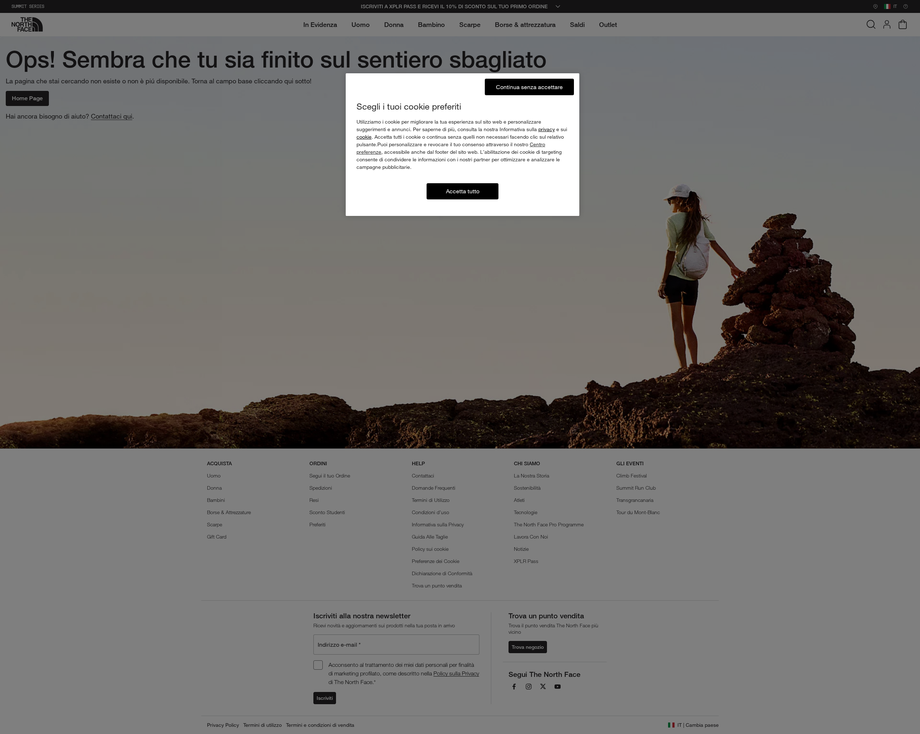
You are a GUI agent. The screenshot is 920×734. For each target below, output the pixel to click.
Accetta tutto (462, 191)
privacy (546, 129)
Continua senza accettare (529, 86)
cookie (364, 137)
